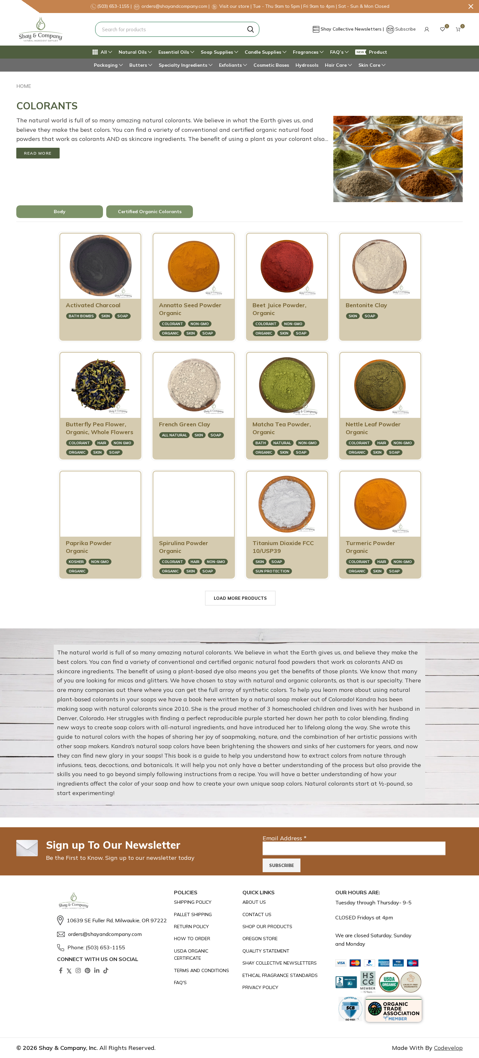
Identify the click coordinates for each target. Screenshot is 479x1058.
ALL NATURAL (174, 435)
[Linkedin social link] (96, 970)
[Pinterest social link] (87, 970)
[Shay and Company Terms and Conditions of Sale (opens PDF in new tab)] (205, 970)
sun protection (272, 571)
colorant (172, 324)
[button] (426, 29)
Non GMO (122, 443)
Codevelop (448, 1047)
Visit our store (235, 6)
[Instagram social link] (78, 970)
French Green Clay (184, 424)
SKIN (105, 316)
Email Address (285, 838)
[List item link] (112, 920)
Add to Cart (110, 290)
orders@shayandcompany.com (174, 6)
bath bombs (81, 316)
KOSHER (76, 561)
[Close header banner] (471, 6)
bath (260, 443)
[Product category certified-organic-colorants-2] (149, 211)
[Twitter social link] (69, 970)
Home (23, 86)
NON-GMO (200, 324)
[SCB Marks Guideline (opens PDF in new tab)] (350, 1009)
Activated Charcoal (93, 305)
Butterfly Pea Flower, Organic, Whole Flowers (99, 428)
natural (282, 443)
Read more (38, 153)
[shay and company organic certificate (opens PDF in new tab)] (205, 954)
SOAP (122, 316)
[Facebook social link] (61, 970)
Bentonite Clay (366, 305)
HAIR (101, 443)
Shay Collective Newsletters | (353, 29)
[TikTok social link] (105, 970)
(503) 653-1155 (114, 6)
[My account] (427, 29)
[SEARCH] (250, 29)
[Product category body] (59, 211)
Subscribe (405, 29)
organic (170, 333)
